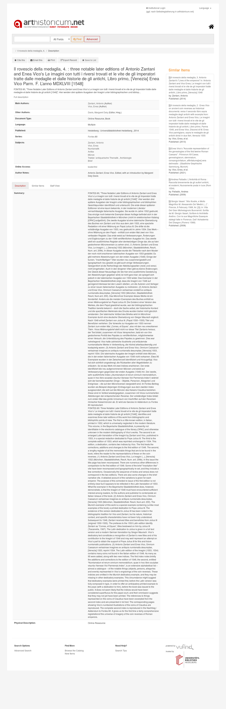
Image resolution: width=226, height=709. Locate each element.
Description (20, 185)
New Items (70, 653)
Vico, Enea (93, 106)
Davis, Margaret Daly (98, 112)
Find (78, 39)
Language (204, 7)
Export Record (70, 59)
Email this (37, 59)
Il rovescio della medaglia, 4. (31, 50)
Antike (91, 151)
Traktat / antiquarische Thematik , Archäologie (110, 157)
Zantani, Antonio (96, 103)
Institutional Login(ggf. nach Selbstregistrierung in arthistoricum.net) (170, 9)
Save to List (90, 59)
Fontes (91, 136)
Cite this (21, 59)
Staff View (55, 185)
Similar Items (38, 185)
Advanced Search (22, 650)
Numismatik (93, 148)
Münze (91, 154)
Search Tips (121, 650)
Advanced (92, 39)
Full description (21, 96)
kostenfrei (92, 166)
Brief (90, 160)
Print (52, 59)
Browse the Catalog (74, 650)
